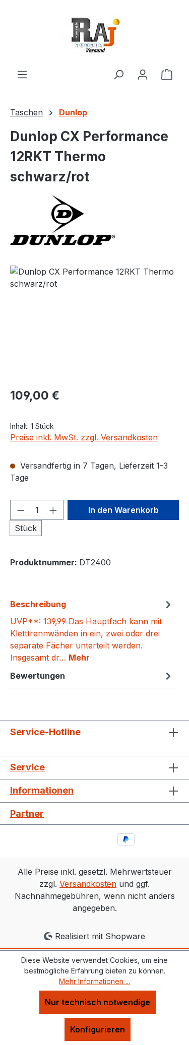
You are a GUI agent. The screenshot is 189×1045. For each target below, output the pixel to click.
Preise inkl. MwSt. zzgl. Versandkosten (84, 437)
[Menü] (22, 74)
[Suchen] (118, 74)
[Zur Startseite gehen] (94, 34)
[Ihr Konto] (143, 74)
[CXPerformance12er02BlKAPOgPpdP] (94, 322)
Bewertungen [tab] (37, 676)
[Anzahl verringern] (20, 510)
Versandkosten (87, 884)
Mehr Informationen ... (94, 981)
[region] (94, 322)
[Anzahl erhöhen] (53, 510)
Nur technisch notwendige (97, 1002)
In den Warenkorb (123, 510)
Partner (27, 813)
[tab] (92, 630)
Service (27, 767)
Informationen (42, 790)
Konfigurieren (97, 1029)
